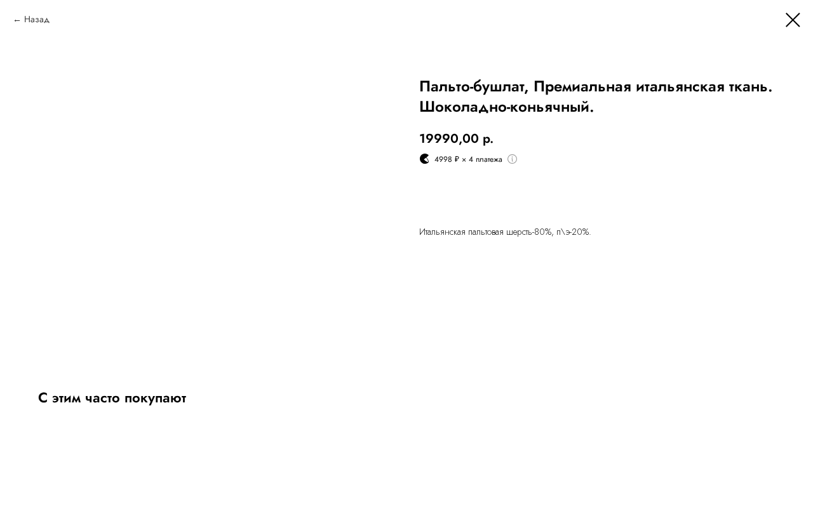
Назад (37, 19)
